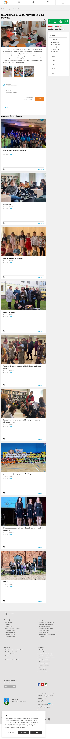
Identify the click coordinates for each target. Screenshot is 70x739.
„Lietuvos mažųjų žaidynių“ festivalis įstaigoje (18, 474)
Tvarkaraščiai (11, 614)
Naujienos (10, 9)
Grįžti (6, 107)
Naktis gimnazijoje (9, 312)
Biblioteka (41, 636)
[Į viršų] (49, 719)
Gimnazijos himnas (10, 630)
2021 (53, 73)
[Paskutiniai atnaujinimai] (33, 2)
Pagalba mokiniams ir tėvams (46, 628)
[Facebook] (39, 684)
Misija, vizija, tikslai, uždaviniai (12, 628)
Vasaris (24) (56, 49)
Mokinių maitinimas (43, 632)
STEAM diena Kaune (9, 582)
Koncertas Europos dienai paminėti (14, 150)
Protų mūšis (7, 204)
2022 (53, 69)
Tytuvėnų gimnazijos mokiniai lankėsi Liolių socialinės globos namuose (22, 367)
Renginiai (17, 9)
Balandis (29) (56, 44)
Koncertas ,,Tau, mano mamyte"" (13, 258)
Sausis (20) (55, 51)
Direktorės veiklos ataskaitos (12, 659)
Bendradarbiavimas (10, 634)
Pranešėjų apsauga (43, 659)
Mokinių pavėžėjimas (44, 630)
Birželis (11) (56, 39)
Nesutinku (23, 732)
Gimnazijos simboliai (10, 636)
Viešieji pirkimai (9, 657)
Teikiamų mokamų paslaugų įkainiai (47, 634)
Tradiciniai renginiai (10, 632)
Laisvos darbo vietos (44, 651)
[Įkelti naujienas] (19, 2)
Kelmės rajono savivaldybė (19, 701)
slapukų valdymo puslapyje (18, 727)
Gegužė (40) (56, 42)
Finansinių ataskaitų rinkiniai (12, 651)
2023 (53, 64)
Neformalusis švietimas (44, 626)
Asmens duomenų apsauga (46, 653)
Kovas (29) (55, 47)
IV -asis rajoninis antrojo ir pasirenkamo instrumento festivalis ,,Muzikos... (23, 529)
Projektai (7, 655)
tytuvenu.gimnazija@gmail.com (47, 703)
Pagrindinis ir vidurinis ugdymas (46, 622)
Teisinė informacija (43, 669)
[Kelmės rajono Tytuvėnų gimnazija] (6, 2)
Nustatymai (11, 732)
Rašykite (7, 686)
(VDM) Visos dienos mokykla (46, 624)
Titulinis (3, 9)
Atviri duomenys (43, 671)
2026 (53, 35)
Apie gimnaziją (8, 622)
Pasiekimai (7, 624)
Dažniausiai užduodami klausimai (47, 657)
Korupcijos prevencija (44, 665)
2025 (53, 56)
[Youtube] (42, 684)
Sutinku (36, 732)
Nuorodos (41, 649)
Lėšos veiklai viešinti (10, 653)
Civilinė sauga (42, 667)
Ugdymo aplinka (9, 626)
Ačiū (39, 99)
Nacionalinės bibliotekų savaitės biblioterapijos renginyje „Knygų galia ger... (21, 421)
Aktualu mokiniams (43, 663)
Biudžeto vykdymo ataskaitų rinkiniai (14, 649)
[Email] (46, 684)
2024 (53, 60)
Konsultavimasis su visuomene (46, 655)
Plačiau (40, 169)
